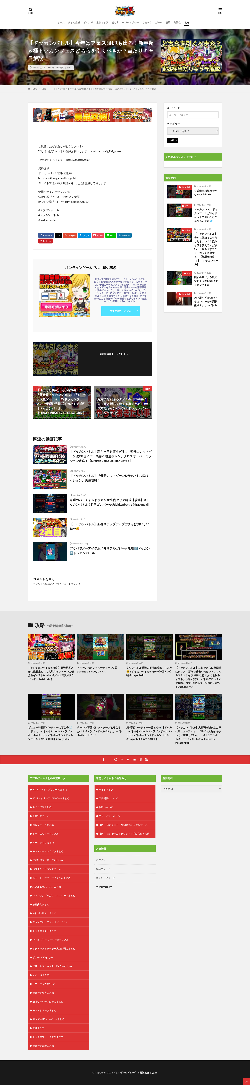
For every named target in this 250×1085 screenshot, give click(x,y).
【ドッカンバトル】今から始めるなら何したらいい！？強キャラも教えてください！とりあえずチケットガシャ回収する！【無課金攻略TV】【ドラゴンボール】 (206, 249)
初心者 (115, 22)
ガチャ (158, 22)
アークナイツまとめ (43, 842)
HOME (34, 89)
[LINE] (110, 235)
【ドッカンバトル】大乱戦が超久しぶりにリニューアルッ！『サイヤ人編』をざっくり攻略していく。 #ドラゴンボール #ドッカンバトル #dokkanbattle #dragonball (198, 735)
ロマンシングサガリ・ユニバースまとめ (53, 895)
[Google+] (70, 235)
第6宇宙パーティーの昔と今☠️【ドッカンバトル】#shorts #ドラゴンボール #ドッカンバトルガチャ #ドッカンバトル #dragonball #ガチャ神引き (149, 733)
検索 (172, 140)
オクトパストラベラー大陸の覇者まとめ (53, 948)
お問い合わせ (106, 807)
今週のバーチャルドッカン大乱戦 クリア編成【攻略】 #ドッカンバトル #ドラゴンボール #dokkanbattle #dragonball (109, 502)
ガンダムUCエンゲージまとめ (48, 1019)
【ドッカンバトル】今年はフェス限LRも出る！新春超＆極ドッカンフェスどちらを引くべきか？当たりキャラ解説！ (105, 89)
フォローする (115, 358)
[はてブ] (84, 235)
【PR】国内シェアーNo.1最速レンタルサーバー (124, 824)
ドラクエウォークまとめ (45, 833)
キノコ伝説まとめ (42, 807)
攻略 (186, 22)
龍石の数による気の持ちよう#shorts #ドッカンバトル (206, 281)
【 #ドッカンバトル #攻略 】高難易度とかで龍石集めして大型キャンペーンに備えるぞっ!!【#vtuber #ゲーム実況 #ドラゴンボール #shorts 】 (51, 673)
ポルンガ (88, 22)
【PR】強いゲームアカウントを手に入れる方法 (124, 833)
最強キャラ (102, 22)
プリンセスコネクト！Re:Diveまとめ (52, 966)
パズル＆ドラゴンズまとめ (46, 869)
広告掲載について (108, 798)
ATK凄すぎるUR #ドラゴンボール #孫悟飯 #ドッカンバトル (206, 301)
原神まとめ (38, 1028)
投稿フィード (103, 869)
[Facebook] (46, 235)
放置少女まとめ (40, 904)
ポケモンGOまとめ (42, 957)
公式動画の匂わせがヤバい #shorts (205, 192)
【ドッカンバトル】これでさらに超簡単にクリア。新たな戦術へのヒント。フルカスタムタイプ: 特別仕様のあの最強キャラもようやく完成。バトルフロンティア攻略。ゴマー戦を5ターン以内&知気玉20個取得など (198, 677)
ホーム (61, 22)
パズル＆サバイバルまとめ (46, 886)
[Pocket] (98, 235)
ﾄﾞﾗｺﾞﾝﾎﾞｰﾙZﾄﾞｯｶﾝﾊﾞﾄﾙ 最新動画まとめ (135, 1072)
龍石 (168, 22)
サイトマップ (106, 789)
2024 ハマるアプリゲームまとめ (49, 789)
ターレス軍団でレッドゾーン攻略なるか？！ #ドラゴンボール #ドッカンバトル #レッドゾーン (99, 731)
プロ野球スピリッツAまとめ (47, 860)
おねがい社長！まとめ (44, 913)
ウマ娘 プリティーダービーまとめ (50, 939)
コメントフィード (105, 877)
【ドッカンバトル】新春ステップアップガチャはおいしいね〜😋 (109, 526)
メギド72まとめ (40, 975)
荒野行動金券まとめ (43, 992)
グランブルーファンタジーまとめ (50, 922)
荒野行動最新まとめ (43, 1045)
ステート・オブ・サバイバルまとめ (51, 877)
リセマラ (147, 22)
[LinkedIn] (124, 235)
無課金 (177, 22)
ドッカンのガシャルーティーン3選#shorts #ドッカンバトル (97, 669)
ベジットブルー (130, 22)
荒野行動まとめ (40, 816)
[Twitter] (58, 235)
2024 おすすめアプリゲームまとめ (50, 798)
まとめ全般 (74, 22)
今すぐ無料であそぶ (120, 310)
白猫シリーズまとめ (43, 824)
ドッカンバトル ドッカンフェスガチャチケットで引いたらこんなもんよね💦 (206, 215)
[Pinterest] (45, 241)
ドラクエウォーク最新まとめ (47, 1036)
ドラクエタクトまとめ (44, 930)
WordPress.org (104, 886)
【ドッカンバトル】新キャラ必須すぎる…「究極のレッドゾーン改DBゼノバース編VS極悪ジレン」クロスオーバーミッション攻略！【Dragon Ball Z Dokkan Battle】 (111, 456)
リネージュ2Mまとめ (43, 983)
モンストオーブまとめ (44, 1010)
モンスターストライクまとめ (47, 851)
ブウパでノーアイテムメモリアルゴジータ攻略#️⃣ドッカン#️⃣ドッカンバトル (110, 550)
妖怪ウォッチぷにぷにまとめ (47, 1001)
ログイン (64, 584)
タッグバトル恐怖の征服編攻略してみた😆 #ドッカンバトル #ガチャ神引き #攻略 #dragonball (149, 671)
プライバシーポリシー (111, 816)
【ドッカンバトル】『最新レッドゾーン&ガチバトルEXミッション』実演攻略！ (109, 478)
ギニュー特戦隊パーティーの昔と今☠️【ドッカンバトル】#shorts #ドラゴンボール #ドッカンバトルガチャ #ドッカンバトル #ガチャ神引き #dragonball (50, 733)
